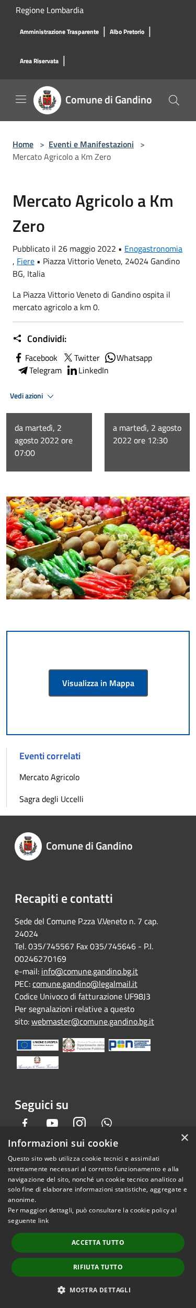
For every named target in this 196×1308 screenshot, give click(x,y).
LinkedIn (93, 370)
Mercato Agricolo (49, 777)
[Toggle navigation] (21, 99)
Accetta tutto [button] (98, 1242)
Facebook (41, 357)
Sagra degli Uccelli (51, 799)
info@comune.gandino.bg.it (89, 971)
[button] (98, 1289)
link (43, 1220)
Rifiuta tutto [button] (98, 1267)
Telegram (45, 370)
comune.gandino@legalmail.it (84, 983)
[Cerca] (174, 100)
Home (23, 144)
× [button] (184, 1138)
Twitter (87, 357)
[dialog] (98, 1217)
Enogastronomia (153, 248)
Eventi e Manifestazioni (91, 144)
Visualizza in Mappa (98, 683)
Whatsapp (134, 357)
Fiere (25, 261)
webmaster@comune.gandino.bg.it (92, 1021)
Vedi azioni (27, 396)
